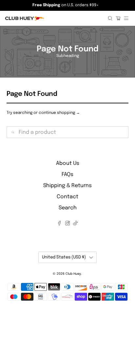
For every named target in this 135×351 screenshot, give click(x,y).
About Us (67, 163)
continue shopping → (59, 113)
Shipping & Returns (67, 185)
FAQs (67, 174)
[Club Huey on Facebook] (59, 224)
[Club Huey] (54, 18)
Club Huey (73, 273)
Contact (67, 197)
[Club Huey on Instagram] (67, 224)
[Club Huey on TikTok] (75, 224)
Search (68, 208)
